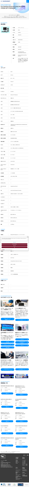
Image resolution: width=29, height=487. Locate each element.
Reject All (14, 245)
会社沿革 (17, 463)
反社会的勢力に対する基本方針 (18, 477)
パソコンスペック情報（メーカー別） (6, 451)
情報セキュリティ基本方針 (18, 472)
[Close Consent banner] (27, 237)
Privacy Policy (14, 242)
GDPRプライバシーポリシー (18, 474)
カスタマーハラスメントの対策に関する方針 (19, 478)
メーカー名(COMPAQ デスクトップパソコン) (15, 451)
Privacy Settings (17, 475)
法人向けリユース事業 (24, 465)
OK (14, 247)
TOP (1, 451)
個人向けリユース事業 (24, 464)
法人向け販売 (23, 463)
